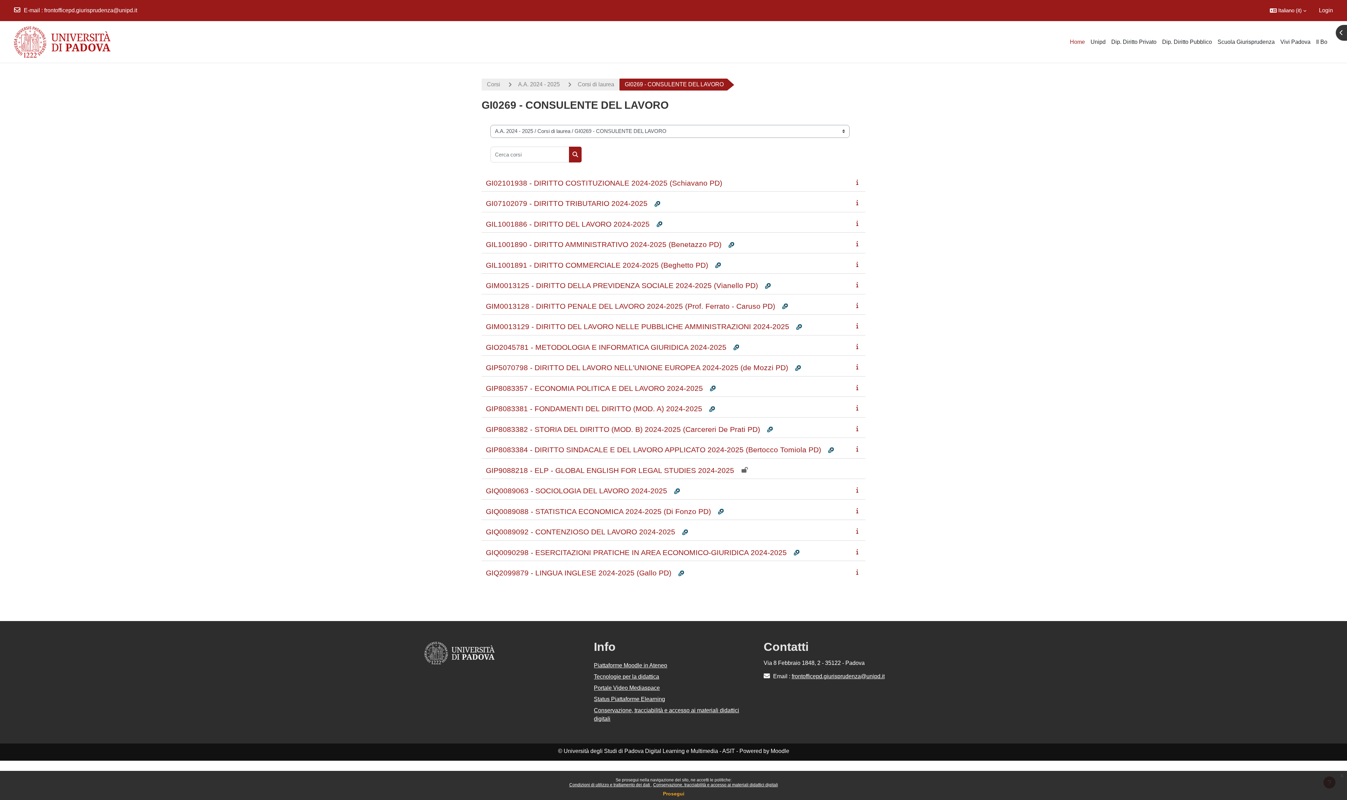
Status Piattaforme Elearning (629, 699)
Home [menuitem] (1077, 42)
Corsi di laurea (596, 84)
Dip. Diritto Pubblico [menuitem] (1187, 42)
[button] (1288, 10)
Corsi (493, 84)
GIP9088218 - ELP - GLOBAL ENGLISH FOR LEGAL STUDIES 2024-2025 (610, 470)
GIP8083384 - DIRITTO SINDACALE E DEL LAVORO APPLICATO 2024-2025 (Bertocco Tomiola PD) (653, 450)
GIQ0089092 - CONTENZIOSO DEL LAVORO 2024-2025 (580, 532)
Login (1326, 10)
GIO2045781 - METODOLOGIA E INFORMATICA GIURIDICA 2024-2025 (606, 347)
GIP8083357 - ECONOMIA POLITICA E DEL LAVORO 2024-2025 (594, 388)
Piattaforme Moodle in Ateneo (630, 665)
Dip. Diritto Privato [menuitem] (1134, 42)
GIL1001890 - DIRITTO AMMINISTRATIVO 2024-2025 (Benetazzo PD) (604, 244)
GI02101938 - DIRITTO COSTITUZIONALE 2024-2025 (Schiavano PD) (604, 183)
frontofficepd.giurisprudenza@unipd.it (90, 10)
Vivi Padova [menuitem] (1295, 42)
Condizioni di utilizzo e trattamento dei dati (610, 784)
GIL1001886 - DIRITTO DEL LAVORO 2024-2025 (568, 224)
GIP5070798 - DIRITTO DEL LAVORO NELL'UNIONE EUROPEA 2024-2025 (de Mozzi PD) (637, 368)
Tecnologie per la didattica (626, 677)
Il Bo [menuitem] (1321, 42)
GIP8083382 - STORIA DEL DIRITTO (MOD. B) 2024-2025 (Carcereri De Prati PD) (623, 429)
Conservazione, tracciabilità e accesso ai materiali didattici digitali (715, 784)
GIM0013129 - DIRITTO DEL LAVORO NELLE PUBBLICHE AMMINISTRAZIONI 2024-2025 (637, 326)
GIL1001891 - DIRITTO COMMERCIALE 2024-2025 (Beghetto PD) (597, 265)
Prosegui (673, 793)
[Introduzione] (859, 182)
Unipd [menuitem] (1098, 42)
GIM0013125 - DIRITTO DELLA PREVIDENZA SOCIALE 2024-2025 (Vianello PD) (622, 285)
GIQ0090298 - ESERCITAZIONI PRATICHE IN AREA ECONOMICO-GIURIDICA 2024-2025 (636, 552)
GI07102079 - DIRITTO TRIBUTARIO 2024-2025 (567, 203)
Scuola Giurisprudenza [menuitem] (1246, 42)
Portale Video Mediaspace (627, 688)
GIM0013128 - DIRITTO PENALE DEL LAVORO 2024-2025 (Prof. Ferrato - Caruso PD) (630, 306)
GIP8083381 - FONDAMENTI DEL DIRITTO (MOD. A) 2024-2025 (594, 409)
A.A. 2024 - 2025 (539, 84)
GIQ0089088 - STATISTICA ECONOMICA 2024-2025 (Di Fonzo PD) (598, 511)
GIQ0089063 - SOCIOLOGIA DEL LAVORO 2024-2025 (576, 491)
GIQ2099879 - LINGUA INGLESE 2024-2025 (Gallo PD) (578, 573)
